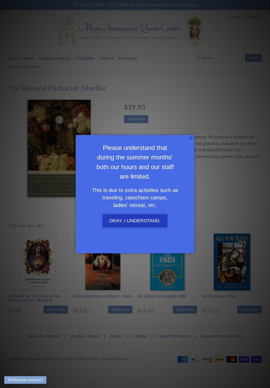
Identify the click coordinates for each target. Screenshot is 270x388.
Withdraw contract (25, 380)
